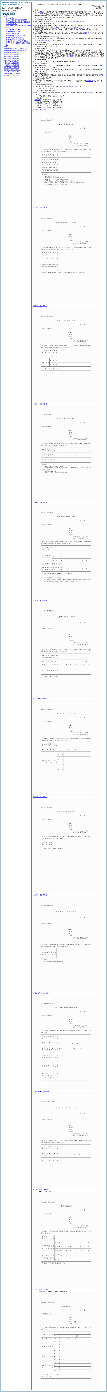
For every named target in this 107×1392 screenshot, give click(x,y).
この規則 (41, 12)
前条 (71, 56)
